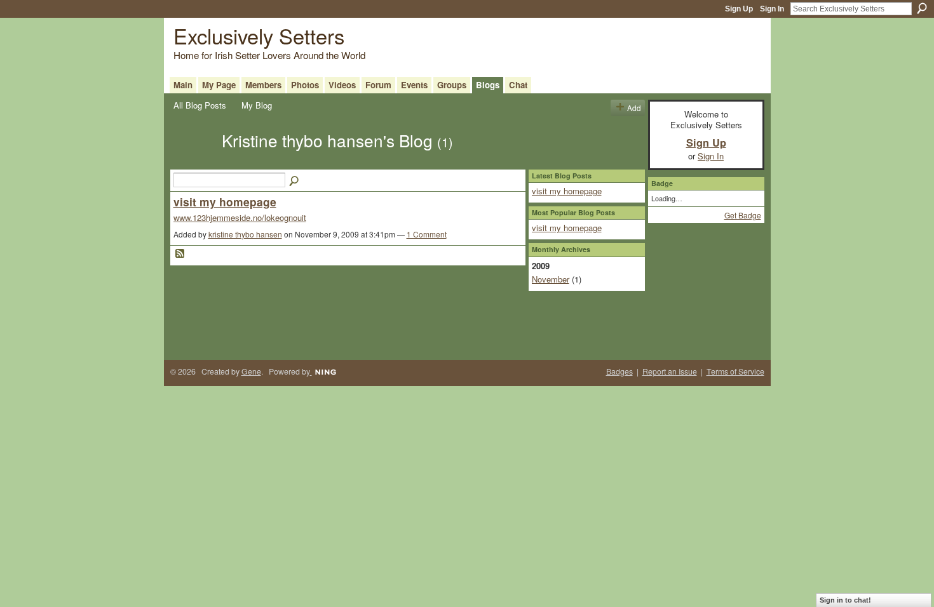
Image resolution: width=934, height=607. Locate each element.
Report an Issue (669, 371)
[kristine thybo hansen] (193, 162)
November (550, 279)
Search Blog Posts (295, 181)
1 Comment (427, 234)
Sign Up (739, 8)
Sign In (772, 8)
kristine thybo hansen (245, 234)
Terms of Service (735, 371)
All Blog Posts (199, 105)
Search (922, 8)
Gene (251, 371)
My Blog (256, 105)
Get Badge (742, 215)
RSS (180, 254)
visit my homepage (224, 202)
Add (634, 107)
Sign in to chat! (845, 600)
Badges (619, 371)
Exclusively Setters (258, 35)
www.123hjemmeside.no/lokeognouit (239, 217)
